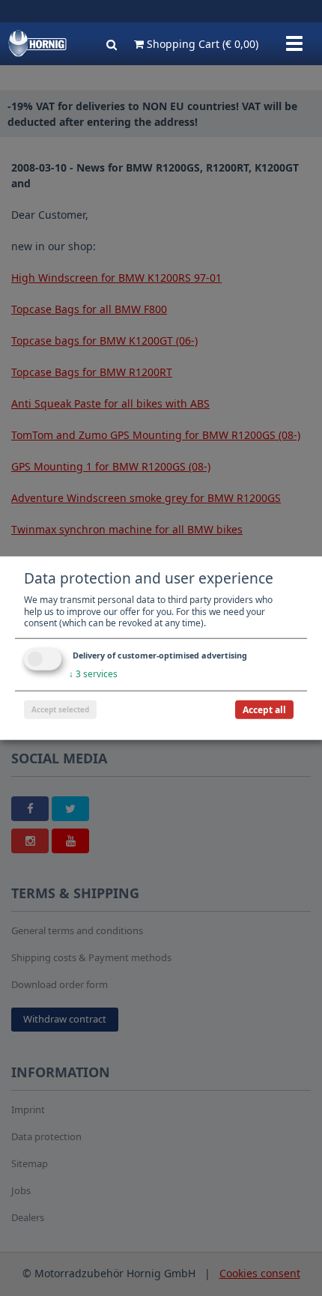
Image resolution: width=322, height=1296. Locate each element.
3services (93, 673)
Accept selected (60, 708)
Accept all (264, 709)
